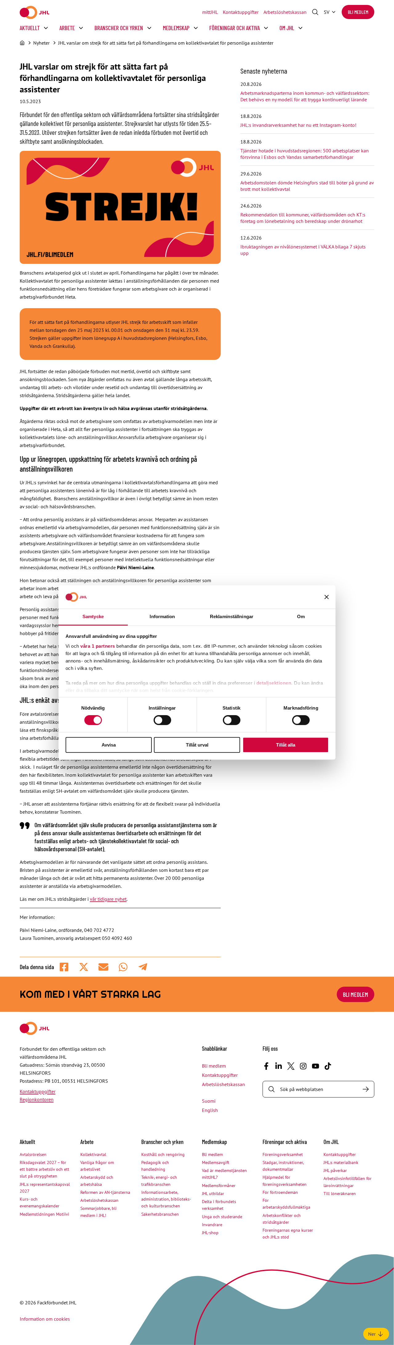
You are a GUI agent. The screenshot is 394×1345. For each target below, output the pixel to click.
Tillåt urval (197, 744)
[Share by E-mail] (103, 967)
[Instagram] (303, 1066)
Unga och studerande (222, 1216)
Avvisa (109, 744)
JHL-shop (210, 1232)
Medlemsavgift (215, 1162)
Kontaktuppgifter (241, 12)
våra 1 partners (97, 646)
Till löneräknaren (340, 1193)
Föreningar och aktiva (234, 27)
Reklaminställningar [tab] (231, 616)
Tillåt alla (285, 744)
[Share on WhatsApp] (123, 967)
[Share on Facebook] (64, 967)
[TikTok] (328, 1066)
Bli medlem (358, 12)
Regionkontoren (37, 1099)
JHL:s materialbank (341, 1162)
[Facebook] (266, 1066)
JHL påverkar (335, 1170)
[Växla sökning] (315, 12)
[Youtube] (315, 1066)
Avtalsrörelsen (33, 1154)
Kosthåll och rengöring (163, 1154)
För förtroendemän (280, 1192)
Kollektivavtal (93, 1154)
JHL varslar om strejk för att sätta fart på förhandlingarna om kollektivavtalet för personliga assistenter (165, 43)
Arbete (67, 27)
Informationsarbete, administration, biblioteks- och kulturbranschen (166, 1199)
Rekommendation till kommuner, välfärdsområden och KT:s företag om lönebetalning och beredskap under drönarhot (302, 217)
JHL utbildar (213, 1193)
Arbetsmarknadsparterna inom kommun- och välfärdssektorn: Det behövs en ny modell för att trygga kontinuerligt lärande (304, 96)
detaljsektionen (273, 683)
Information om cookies (45, 1319)
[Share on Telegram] (143, 967)
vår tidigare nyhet (108, 899)
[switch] (162, 720)
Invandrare (212, 1224)
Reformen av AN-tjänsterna (105, 1192)
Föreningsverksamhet (283, 1154)
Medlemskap (176, 27)
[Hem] (22, 42)
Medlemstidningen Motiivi (44, 1214)
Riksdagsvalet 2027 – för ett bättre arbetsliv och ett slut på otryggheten (44, 1169)
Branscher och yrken (118, 27)
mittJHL (210, 12)
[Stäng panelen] (326, 597)
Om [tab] (301, 616)
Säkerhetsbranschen (160, 1214)
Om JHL (286, 27)
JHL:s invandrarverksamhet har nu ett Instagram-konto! (298, 125)
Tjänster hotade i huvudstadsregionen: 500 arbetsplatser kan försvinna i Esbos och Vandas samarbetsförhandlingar (304, 153)
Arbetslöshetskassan (285, 12)
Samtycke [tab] (93, 616)
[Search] (365, 1089)
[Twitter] (291, 1066)
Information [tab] (162, 616)
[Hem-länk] (34, 12)
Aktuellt (30, 27)
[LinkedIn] (278, 1066)
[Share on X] (84, 967)
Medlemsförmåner (218, 1185)
